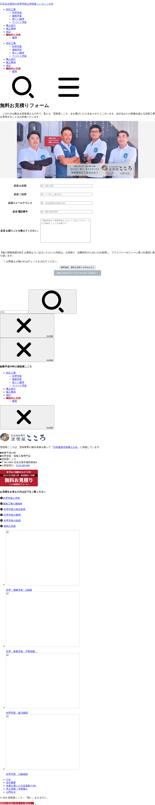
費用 (14, 37)
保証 (8, 31)
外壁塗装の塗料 (11, 498)
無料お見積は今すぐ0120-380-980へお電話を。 (77, 273)
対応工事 (11, 9)
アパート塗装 (19, 22)
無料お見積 (10, 526)
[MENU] (68, 97)
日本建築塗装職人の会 (65, 447)
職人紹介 (11, 25)
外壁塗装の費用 (12, 515)
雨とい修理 (18, 19)
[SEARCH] (23, 97)
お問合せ (11, 792)
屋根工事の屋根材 (12, 503)
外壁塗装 (17, 12)
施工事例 (11, 28)
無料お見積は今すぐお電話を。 (17, 803)
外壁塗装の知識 (12, 520)
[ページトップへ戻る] (35, 804)
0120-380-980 (23, 465)
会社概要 (11, 782)
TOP (8, 779)
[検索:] (14, 312)
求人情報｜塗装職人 (17, 789)
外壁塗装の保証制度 (14, 509)
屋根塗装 (17, 16)
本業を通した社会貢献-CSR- (21, 785)
